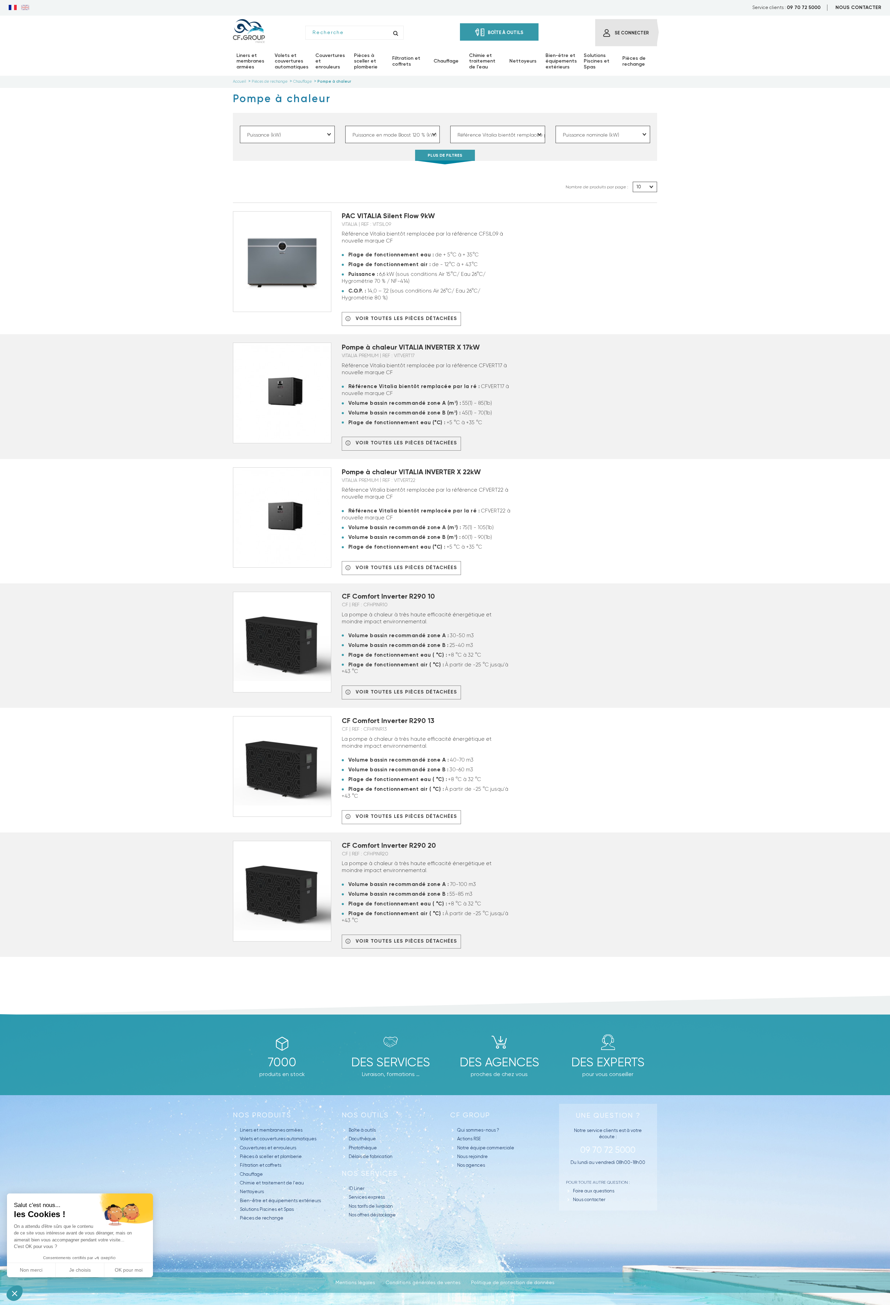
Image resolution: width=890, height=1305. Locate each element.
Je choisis (80, 1270)
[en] (25, 8)
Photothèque (363, 1147)
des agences (499, 1062)
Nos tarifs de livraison (371, 1206)
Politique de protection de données (513, 1282)
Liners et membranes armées (271, 1130)
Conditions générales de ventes (423, 1282)
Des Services (390, 1062)
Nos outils (365, 1115)
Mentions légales (355, 1282)
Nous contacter (589, 1199)
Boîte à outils (362, 1130)
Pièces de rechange (261, 1218)
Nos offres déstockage (372, 1214)
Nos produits (262, 1115)
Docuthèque (362, 1138)
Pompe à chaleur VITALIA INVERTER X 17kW (411, 347)
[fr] (13, 8)
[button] (14, 1293)
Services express (367, 1197)
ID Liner (356, 1188)
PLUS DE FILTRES (445, 155)
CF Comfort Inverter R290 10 (388, 596)
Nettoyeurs (252, 1191)
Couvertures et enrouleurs (268, 1147)
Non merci (31, 1270)
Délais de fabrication (371, 1156)
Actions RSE (469, 1138)
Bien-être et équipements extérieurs (280, 1200)
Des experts (608, 1062)
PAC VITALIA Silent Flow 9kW (388, 216)
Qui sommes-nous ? (478, 1130)
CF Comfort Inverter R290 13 (388, 720)
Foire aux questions (593, 1190)
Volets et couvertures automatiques (278, 1138)
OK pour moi (129, 1270)
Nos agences (471, 1165)
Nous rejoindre (472, 1156)
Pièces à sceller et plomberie (271, 1156)
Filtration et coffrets (260, 1165)
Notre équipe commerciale (485, 1147)
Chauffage (251, 1174)
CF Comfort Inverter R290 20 (389, 845)
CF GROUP (470, 1115)
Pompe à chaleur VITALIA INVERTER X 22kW (411, 472)
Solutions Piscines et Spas (267, 1209)
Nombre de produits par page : (597, 186)
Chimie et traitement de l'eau (272, 1182)
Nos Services (370, 1173)
